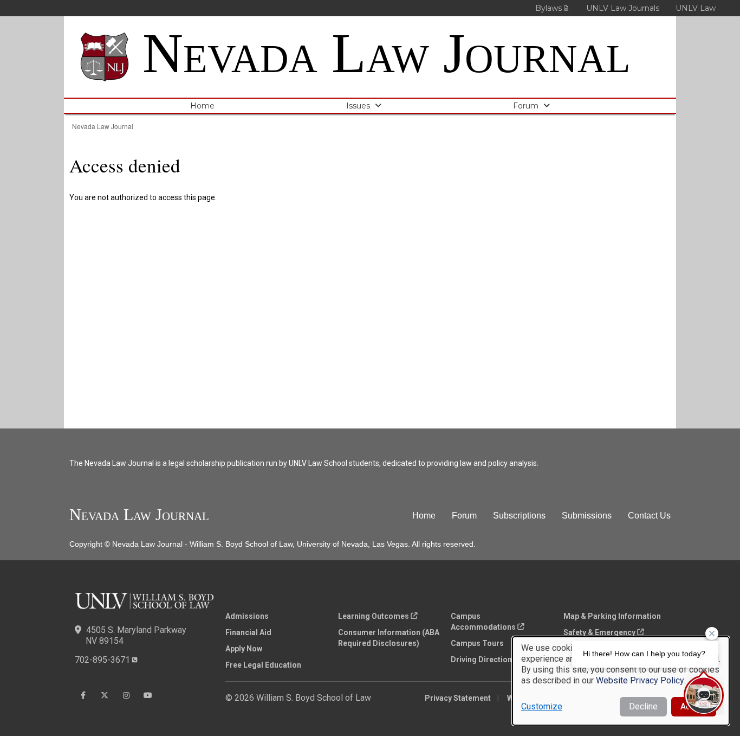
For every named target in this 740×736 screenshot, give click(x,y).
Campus (483, 621)
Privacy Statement (458, 698)
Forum (525, 106)
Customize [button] (541, 706)
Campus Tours (477, 643)
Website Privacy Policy (640, 680)
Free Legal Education (263, 665)
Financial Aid (248, 632)
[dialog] (620, 681)
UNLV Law (696, 8)
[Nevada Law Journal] (111, 57)
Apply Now (243, 648)
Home (202, 106)
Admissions (247, 616)
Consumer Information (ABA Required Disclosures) (388, 638)
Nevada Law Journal (386, 53)
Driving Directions (483, 659)
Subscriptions (519, 515)
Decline (643, 706)
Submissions (587, 515)
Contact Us (649, 515)
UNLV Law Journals (622, 8)
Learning (373, 616)
